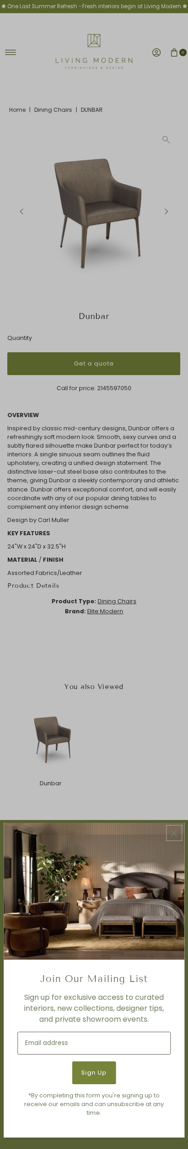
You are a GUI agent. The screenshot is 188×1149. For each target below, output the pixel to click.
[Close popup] (174, 833)
